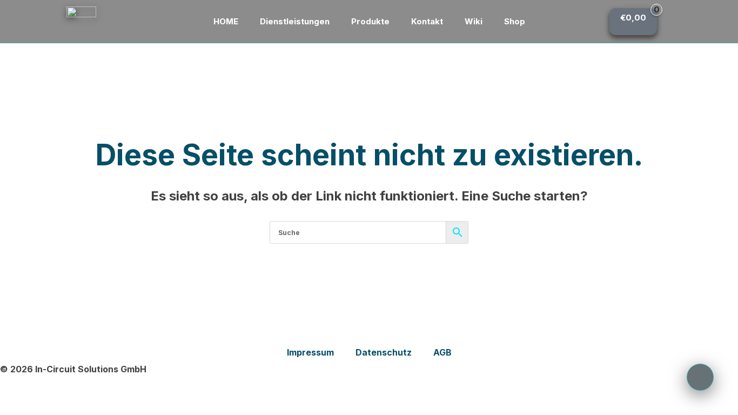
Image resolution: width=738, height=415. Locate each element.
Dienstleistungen (295, 21)
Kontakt (427, 21)
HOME (225, 21)
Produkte (370, 21)
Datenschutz (383, 352)
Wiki (473, 21)
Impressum (310, 352)
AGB (442, 352)
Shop (514, 21)
